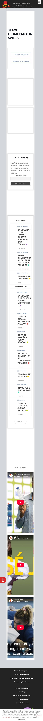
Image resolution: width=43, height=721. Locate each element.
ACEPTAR (21, 719)
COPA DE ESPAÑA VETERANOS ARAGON (24, 320)
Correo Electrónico (20, 175)
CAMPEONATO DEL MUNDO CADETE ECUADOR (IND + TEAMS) (24, 237)
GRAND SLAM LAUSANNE (24, 277)
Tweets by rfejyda (20, 467)
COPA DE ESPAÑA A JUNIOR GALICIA (23, 407)
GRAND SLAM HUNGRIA (24, 375)
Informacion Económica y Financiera (22, 678)
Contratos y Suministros (22, 682)
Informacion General (22, 674)
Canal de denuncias (22, 703)
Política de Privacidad (22, 688)
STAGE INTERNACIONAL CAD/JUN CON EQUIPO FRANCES (25, 260)
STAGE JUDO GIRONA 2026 (24, 389)
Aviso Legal (22, 692)
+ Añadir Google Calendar (21, 54)
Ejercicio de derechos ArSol (22, 695)
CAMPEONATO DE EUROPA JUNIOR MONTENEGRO (24, 301)
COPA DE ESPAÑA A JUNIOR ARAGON (23, 338)
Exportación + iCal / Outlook (21, 61)
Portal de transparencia (22, 671)
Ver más (21, 422)
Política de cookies (22, 699)
